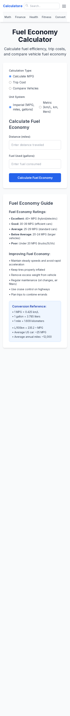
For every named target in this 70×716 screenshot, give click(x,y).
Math (7, 17)
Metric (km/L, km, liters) (50, 107)
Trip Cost (19, 82)
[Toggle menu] (64, 6)
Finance (20, 17)
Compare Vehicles (25, 88)
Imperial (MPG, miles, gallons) (23, 107)
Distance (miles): (20, 136)
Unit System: (17, 96)
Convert (60, 17)
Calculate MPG (23, 76)
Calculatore (12, 6)
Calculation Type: (20, 70)
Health (33, 17)
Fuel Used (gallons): (22, 155)
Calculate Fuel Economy (35, 178)
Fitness (46, 17)
